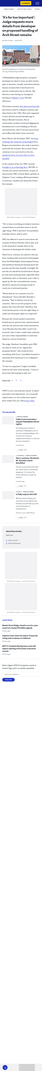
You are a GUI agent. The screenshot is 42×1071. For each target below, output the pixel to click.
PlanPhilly (20, 455)
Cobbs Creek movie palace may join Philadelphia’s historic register (27, 421)
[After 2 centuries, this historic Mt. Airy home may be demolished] (8, 459)
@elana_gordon (13, 540)
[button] (5, 1067)
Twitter (16, 380)
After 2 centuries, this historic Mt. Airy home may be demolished (27, 460)
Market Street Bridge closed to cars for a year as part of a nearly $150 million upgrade (20, 626)
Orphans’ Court (17, 98)
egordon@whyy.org (14, 543)
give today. (30, 401)
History (37, 9)
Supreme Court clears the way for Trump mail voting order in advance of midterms (19, 636)
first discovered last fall (29, 106)
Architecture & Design (24, 9)
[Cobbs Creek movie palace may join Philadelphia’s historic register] (8, 423)
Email (21, 380)
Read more (9, 535)
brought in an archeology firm (14, 167)
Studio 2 (19, 492)
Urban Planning (9, 9)
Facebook (12, 380)
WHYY (8, 3)
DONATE (26, 3)
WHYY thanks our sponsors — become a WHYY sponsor (21, 217)
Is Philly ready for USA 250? (26, 494)
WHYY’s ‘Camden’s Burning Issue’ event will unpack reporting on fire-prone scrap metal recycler (19, 648)
